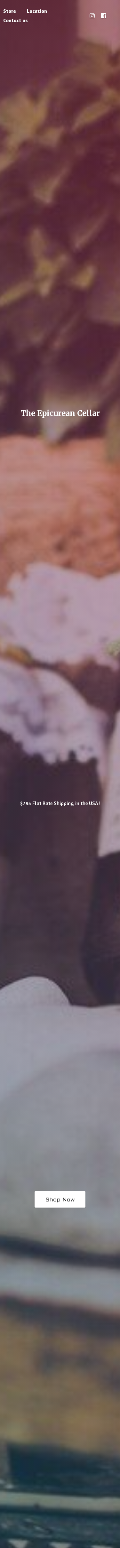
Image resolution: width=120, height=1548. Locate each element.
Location (37, 11)
